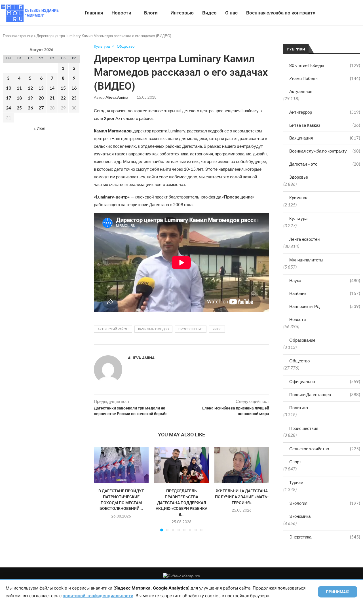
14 (52, 87)
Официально (324, 381)
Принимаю (337, 592)
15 (63, 87)
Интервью (182, 13)
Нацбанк (324, 293)
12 (30, 87)
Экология (324, 503)
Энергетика (324, 536)
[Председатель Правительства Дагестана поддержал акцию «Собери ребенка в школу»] (181, 465)
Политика (298, 407)
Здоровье (298, 176)
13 (41, 87)
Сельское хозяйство (324, 448)
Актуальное (300, 91)
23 (74, 97)
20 (41, 97)
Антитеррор (324, 112)
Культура (298, 218)
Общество (299, 360)
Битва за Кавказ (324, 125)
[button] (101, 489)
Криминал (299, 197)
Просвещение (190, 329)
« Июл (39, 128)
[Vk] (339, 12)
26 (30, 107)
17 (8, 97)
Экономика (300, 516)
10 (8, 87)
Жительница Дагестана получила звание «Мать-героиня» (242, 497)
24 (8, 107)
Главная (94, 13)
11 (19, 87)
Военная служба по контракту (280, 13)
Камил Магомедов (153, 329)
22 (63, 97)
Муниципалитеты (306, 259)
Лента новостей (304, 239)
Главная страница (18, 35)
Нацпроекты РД (324, 306)
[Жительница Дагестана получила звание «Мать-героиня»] (241, 465)
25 (19, 107)
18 (19, 97)
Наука (324, 280)
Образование (302, 340)
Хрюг (216, 329)
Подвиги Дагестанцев (324, 394)
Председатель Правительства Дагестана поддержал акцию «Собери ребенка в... (181, 502)
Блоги (151, 13)
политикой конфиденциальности (98, 595)
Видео (209, 13)
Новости (121, 13)
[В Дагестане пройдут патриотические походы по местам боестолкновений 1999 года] (121, 465)
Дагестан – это (324, 163)
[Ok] (351, 12)
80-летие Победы (324, 65)
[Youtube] (333, 12)
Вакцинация (324, 137)
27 (41, 107)
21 (52, 97)
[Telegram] (345, 12)
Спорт (295, 461)
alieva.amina (116, 97)
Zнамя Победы (324, 78)
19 (30, 97)
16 (74, 87)
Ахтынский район (113, 329)
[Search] (360, 12)
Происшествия (303, 428)
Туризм (296, 482)
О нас (231, 13)
